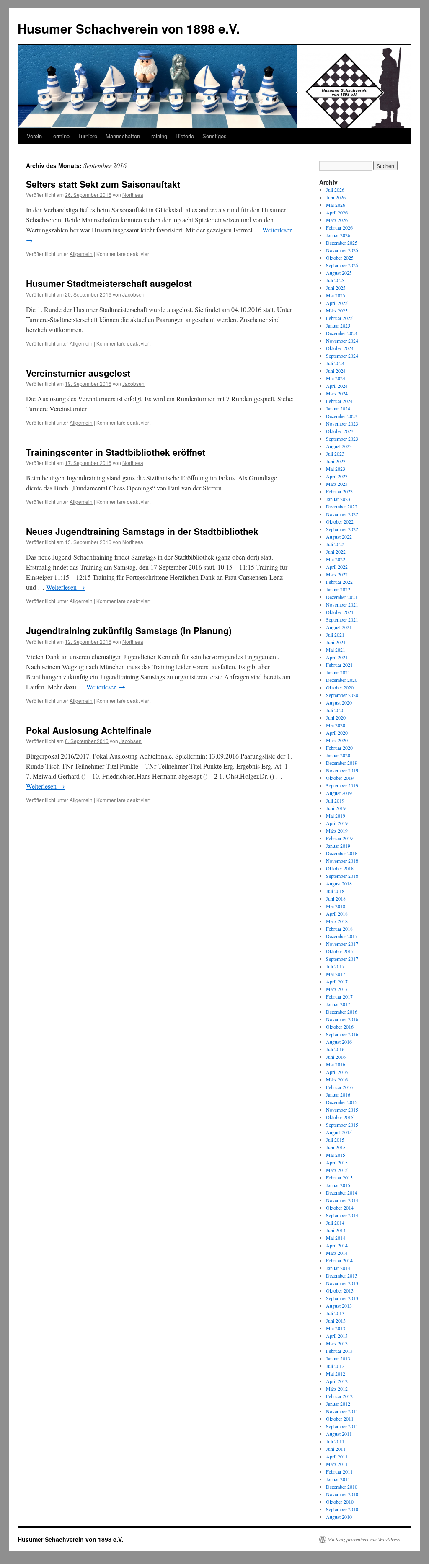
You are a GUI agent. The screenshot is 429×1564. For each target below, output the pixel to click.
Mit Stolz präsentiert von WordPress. (364, 1539)
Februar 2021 (339, 664)
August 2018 (339, 883)
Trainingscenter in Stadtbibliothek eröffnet (115, 452)
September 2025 (342, 265)
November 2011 (342, 1411)
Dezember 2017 (341, 936)
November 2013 (342, 1283)
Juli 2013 (335, 1313)
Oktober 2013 (340, 1290)
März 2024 (337, 393)
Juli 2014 (335, 1222)
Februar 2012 (339, 1396)
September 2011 (342, 1426)
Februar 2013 (339, 1350)
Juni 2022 (336, 551)
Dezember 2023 (341, 416)
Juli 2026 (335, 189)
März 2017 (337, 989)
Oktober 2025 (340, 257)
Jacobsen (133, 294)
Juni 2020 (336, 717)
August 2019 (339, 793)
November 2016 (342, 1019)
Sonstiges (214, 136)
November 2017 (342, 943)
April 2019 (337, 823)
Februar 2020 (339, 747)
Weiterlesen (65, 587)
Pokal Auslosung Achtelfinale (89, 730)
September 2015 (342, 1124)
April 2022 (337, 566)
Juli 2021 (335, 634)
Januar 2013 (338, 1358)
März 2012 (337, 1388)
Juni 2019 (336, 808)
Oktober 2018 (340, 868)
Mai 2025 (335, 295)
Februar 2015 (339, 1177)
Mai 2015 (335, 1154)
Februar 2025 (339, 318)
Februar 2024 (339, 400)
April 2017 (337, 981)
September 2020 (342, 695)
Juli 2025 (335, 280)
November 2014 (342, 1200)
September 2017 (342, 958)
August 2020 (339, 702)
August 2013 (339, 1305)
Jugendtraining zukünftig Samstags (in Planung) (129, 630)
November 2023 (342, 423)
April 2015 (337, 1162)
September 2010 (342, 1509)
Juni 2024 (336, 370)
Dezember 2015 (341, 1102)
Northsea (132, 194)
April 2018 (337, 913)
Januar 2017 (338, 1004)
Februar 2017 (339, 996)
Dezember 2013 (341, 1275)
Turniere (87, 136)
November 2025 (342, 250)
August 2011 (339, 1433)
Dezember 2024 (341, 333)
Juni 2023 (336, 461)
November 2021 (342, 604)
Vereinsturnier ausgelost (78, 372)
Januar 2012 (338, 1403)
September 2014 (342, 1215)
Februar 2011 (339, 1471)
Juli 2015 (335, 1139)
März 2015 (337, 1170)
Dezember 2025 (341, 242)
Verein (34, 136)
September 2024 (342, 355)
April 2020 (337, 732)
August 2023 (339, 446)
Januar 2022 (338, 589)
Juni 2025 (336, 287)
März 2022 (337, 574)
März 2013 (337, 1343)
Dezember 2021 (341, 597)
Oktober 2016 (340, 1026)
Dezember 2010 (341, 1486)
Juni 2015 (336, 1147)
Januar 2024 (338, 408)
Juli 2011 (335, 1441)
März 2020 (337, 740)
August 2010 (339, 1516)
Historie (185, 136)
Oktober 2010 (340, 1501)
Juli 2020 (335, 710)
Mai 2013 (335, 1328)
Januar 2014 (338, 1268)
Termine (60, 136)
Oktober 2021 (340, 612)
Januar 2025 (338, 325)
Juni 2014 (336, 1230)
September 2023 (342, 438)
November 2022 (342, 514)
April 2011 (337, 1456)
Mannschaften (123, 136)
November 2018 (342, 860)
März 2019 (337, 830)
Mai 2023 (335, 468)
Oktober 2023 (340, 431)
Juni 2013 (336, 1320)
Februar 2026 (339, 227)
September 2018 (342, 875)
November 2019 (342, 770)
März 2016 (337, 1079)
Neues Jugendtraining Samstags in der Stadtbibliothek (142, 531)
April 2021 (337, 657)
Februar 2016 (339, 1087)
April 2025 (337, 302)
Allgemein (81, 253)
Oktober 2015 (340, 1117)
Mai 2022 (335, 559)
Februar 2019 (339, 838)
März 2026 (337, 220)
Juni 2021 (336, 642)
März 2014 (337, 1252)
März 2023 (337, 483)
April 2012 (337, 1381)
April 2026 (337, 212)
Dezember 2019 (341, 762)
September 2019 (342, 785)
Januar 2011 (338, 1479)
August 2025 (339, 272)
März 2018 (337, 921)
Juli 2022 (335, 544)
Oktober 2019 (340, 777)
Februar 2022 (339, 581)
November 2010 (342, 1494)
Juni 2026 (336, 197)
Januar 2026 (338, 235)
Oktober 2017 (340, 951)
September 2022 (342, 529)
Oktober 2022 (340, 521)
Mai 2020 (335, 725)
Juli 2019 (335, 800)
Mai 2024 (335, 378)
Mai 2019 (335, 815)
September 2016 (342, 1034)
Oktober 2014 (340, 1207)
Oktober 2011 (340, 1418)
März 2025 (337, 310)
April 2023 (337, 476)
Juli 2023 (335, 453)
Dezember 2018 (341, 853)
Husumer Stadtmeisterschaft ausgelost (109, 283)
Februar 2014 (339, 1260)
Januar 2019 (338, 845)
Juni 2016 (336, 1056)
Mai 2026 (335, 204)
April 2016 (337, 1071)
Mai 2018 (335, 906)
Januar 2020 (338, 755)
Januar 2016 (338, 1094)
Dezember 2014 (341, 1192)
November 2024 (342, 340)
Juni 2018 (336, 898)
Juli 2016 (335, 1049)
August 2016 (339, 1041)
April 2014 (337, 1245)
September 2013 (342, 1298)
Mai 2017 (335, 973)
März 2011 (337, 1464)
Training (157, 136)
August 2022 (339, 536)
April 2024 (337, 385)
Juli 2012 (335, 1366)
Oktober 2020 (340, 687)
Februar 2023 (339, 491)
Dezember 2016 (341, 1011)
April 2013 (337, 1335)
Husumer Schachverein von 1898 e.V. (129, 28)
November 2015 (342, 1109)
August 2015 (339, 1132)
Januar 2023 (338, 499)
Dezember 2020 (341, 679)
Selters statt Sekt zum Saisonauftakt (103, 184)
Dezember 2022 (341, 506)
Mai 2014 (335, 1237)
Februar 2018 (339, 928)
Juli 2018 (335, 891)
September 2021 (342, 619)
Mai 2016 (335, 1064)
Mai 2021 (335, 649)
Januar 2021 (338, 672)
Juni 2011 (336, 1448)
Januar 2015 (338, 1185)
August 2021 (339, 627)
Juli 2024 (335, 363)
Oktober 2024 (340, 348)
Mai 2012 (335, 1373)
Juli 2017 (335, 966)
